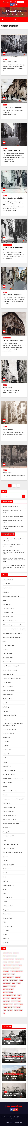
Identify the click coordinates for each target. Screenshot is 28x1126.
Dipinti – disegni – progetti (11, 666)
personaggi (6, 803)
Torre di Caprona (8, 906)
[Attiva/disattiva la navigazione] (15, 20)
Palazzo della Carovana (10, 791)
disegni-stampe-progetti (10, 670)
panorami (5, 986)
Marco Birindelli (7, 539)
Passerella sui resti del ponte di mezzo (13, 1095)
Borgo (4, 59)
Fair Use (12, 1122)
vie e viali (10, 244)
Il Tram (5, 719)
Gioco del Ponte (15, 968)
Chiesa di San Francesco (10, 621)
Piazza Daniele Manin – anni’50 (12, 506)
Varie (4, 922)
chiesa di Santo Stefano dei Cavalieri (14, 629)
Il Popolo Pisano (14, 11)
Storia (4, 889)
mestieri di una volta (9, 770)
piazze (19, 995)
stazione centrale (7, 1004)
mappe (21, 980)
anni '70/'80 (6, 584)
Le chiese (5, 745)
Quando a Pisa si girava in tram (12, 852)
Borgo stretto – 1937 (10, 62)
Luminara (5, 758)
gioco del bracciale (8, 690)
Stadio (5, 877)
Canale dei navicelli (8, 608)
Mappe (5, 762)
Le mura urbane (7, 750)
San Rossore (6, 869)
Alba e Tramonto (8, 580)
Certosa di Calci (8, 616)
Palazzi (9, 337)
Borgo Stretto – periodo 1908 (13, 198)
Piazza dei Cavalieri (9, 807)
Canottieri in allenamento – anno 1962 (14, 1060)
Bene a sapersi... (7, 956)
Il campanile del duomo (16, 971)
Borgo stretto (7, 388)
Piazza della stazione (9, 819)
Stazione (5, 881)
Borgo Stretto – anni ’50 (11, 151)
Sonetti (5, 873)
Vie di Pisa (6, 938)
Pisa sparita (6, 832)
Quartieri (5, 856)
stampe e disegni (16, 1001)
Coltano (5, 649)
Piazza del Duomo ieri (9, 815)
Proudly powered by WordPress (9, 1116)
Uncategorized (7, 918)
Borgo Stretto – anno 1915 (12, 295)
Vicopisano (6, 930)
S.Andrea (5, 860)
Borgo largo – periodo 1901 (12, 107)
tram (4, 1010)
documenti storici (8, 674)
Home (7, 1122)
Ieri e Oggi (6, 707)
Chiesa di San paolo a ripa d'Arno (13, 625)
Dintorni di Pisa (7, 662)
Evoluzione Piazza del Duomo (12, 678)
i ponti (12, 974)
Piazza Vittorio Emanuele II (11, 823)
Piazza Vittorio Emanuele (9, 995)
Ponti (4, 840)
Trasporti (5, 910)
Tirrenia (5, 901)
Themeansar (14, 1118)
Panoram (5, 795)
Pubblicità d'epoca (8, 848)
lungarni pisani (13, 980)
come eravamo (7, 653)
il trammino (6, 974)
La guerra (6, 741)
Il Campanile (6, 711)
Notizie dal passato (9, 774)
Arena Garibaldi (7, 588)
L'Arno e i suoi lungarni (9, 729)
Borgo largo (7, 473)
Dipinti (14, 965)
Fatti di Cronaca (8, 682)
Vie (4, 1013)
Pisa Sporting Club (8, 836)
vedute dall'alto (7, 926)
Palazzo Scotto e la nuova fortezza (13, 516)
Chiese (5, 641)
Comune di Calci (8, 657)
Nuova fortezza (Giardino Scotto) (13, 778)
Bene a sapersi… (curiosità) (11, 596)
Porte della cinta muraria (10, 844)
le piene (5, 980)
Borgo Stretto (8, 429)
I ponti (5, 703)
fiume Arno (6, 968)
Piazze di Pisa (7, 828)
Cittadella (11, 962)
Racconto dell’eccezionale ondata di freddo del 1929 (14, 552)
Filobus (20, 965)
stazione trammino (8, 885)
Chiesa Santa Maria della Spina (12, 637)
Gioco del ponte (8, 694)
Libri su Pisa (6, 754)
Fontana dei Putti (8, 686)
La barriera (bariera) (9, 733)
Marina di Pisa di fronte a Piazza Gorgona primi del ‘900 (14, 567)
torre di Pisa (17, 1007)
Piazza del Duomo (8, 811)
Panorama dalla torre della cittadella (14, 799)
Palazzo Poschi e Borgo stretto (14, 340)
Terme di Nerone (8, 897)
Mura (13, 983)
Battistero (6, 592)
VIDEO (5, 934)
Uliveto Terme (7, 914)
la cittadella (6, 737)
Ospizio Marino (7, 782)
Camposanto (6, 604)
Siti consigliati (18, 1122)
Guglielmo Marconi (8, 699)
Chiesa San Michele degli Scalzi (12, 633)
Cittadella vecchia (8, 645)
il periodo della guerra (9, 715)
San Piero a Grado (8, 864)
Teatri (4, 893)
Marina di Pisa (7, 766)
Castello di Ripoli (8, 612)
